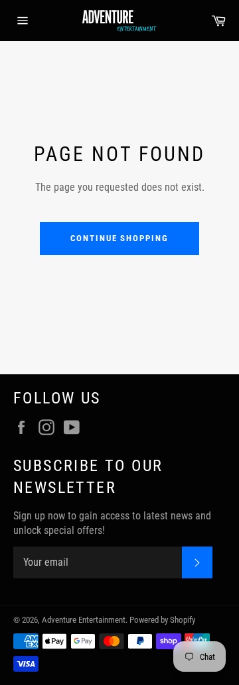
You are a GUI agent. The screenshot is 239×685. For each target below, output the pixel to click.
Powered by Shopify (162, 620)
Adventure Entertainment (83, 620)
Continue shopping (119, 238)
